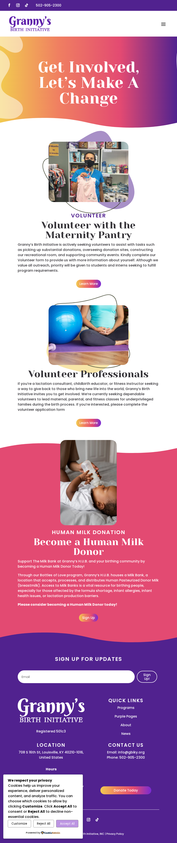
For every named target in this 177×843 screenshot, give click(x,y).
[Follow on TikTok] (26, 5)
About (125, 725)
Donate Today (126, 790)
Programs (125, 707)
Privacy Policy (115, 834)
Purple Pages (126, 716)
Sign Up (88, 617)
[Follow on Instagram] (17, 5)
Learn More (88, 283)
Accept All (67, 824)
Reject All (43, 824)
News (126, 733)
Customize (19, 824)
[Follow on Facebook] (9, 5)
